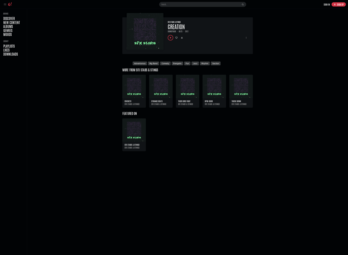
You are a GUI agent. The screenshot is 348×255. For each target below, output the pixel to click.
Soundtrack (172, 31)
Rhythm (204, 63)
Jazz (195, 63)
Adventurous (139, 63)
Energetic (177, 63)
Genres (7, 30)
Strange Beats (157, 101)
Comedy (165, 63)
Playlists (9, 46)
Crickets (128, 101)
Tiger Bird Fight (184, 101)
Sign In (327, 4)
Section (215, 63)
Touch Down (236, 101)
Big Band (154, 63)
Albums (8, 26)
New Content (11, 22)
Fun (187, 63)
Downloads (10, 54)
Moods (7, 34)
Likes (6, 50)
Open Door (209, 101)
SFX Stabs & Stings (174, 22)
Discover (9, 18)
